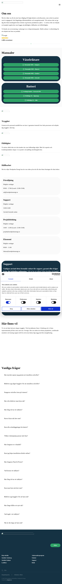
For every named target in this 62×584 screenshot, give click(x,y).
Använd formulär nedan (10, 212)
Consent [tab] (10, 279)
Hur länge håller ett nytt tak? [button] (13, 505)
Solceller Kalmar (6, 560)
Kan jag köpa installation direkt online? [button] (17, 453)
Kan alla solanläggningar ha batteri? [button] (16, 427)
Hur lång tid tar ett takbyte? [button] (13, 410)
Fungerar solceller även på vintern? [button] (15, 392)
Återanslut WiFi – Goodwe (32, 73)
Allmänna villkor (18, 574)
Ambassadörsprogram (38, 555)
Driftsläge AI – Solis (32, 100)
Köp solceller (5, 555)
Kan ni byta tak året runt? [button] (12, 418)
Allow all (50, 309)
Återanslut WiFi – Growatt (32, 78)
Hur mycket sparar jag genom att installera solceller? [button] (21, 375)
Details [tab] (31, 279)
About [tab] (51, 279)
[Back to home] (12, 5)
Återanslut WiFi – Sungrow (32, 64)
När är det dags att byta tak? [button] (13, 523)
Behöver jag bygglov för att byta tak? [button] (16, 497)
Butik (33, 562)
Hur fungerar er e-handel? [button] (12, 444)
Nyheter (34, 558)
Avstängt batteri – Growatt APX (32, 91)
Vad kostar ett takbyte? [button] (11, 470)
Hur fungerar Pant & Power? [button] (13, 462)
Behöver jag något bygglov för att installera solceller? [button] (22, 384)
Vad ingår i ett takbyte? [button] (11, 514)
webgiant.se (9, 580)
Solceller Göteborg (7, 558)
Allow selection (31, 309)
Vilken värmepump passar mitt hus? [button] (16, 436)
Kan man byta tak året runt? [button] (13, 488)
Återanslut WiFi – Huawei (32, 69)
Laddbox (4, 562)
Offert (55, 545)
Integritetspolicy (6, 574)
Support (34, 560)
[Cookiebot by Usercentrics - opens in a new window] (53, 274)
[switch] (23, 302)
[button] (59, 5)
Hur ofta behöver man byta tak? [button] (14, 401)
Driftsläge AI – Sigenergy (32, 96)
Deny (11, 309)
